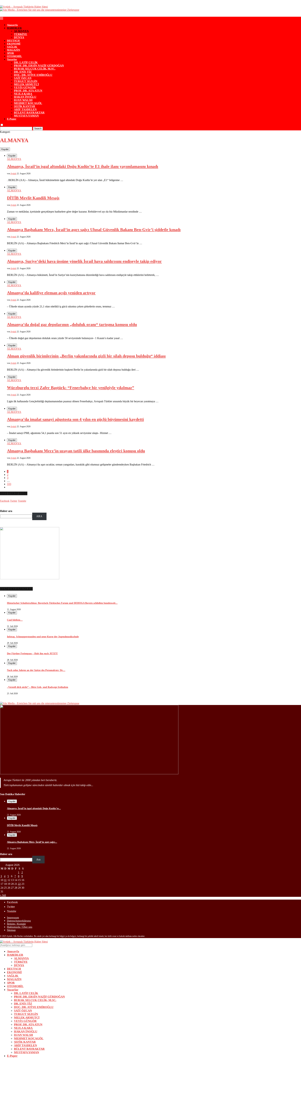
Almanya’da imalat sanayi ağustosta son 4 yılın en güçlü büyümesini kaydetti (75, 419)
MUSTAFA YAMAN (26, 115)
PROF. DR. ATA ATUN (28, 90)
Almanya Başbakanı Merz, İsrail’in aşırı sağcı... (32, 842)
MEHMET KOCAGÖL (28, 103)
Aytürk (13, 173)
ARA (39, 516)
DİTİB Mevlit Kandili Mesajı (33, 198)
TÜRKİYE (20, 34)
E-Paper (11, 118)
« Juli (3, 895)
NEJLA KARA (23, 93)
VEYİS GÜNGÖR (25, 87)
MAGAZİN (13, 50)
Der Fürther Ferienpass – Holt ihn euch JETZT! (32, 653)
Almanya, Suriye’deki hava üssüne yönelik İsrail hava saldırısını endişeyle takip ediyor (84, 261)
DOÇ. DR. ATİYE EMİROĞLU (33, 74)
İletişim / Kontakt (16, 923)
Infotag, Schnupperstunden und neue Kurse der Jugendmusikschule (43, 636)
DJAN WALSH (23, 100)
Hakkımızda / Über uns (19, 927)
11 (5, 880)
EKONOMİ (13, 43)
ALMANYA (21, 31)
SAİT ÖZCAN (23, 78)
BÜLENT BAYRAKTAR (29, 112)
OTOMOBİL (14, 56)
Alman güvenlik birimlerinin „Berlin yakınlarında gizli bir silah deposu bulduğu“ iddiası (86, 356)
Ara (38, 859)
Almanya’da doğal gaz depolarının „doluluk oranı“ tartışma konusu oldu (72, 324)
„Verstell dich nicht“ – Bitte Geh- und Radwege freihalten (37, 687)
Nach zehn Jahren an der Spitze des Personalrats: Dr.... (36, 670)
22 (19, 883)
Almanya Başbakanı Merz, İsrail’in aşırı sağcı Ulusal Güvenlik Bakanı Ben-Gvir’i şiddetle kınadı (94, 229)
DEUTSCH (13, 40)
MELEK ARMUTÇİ (26, 84)
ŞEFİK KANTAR (24, 106)
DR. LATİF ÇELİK (26, 62)
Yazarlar (12, 59)
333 (9, 484)
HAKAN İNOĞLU (25, 96)
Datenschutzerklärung (19, 920)
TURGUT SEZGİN (25, 81)
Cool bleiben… (15, 620)
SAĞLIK (12, 46)
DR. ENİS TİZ (23, 71)
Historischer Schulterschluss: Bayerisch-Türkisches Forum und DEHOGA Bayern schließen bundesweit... (62, 603)
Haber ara (6, 511)
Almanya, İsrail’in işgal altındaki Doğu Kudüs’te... (34, 808)
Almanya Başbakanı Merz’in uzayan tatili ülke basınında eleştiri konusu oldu (76, 451)
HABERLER (14, 28)
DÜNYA (19, 37)
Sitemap (11, 930)
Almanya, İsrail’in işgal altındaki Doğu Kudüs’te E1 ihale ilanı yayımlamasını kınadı (82, 166)
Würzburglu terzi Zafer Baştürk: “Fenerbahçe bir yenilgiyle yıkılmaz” (70, 387)
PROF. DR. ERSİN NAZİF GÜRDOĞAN (39, 65)
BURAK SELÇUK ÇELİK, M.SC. (34, 68)
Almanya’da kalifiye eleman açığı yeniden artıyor (51, 293)
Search (37, 128)
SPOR (10, 53)
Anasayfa (12, 24)
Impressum (13, 917)
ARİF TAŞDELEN (25, 109)
